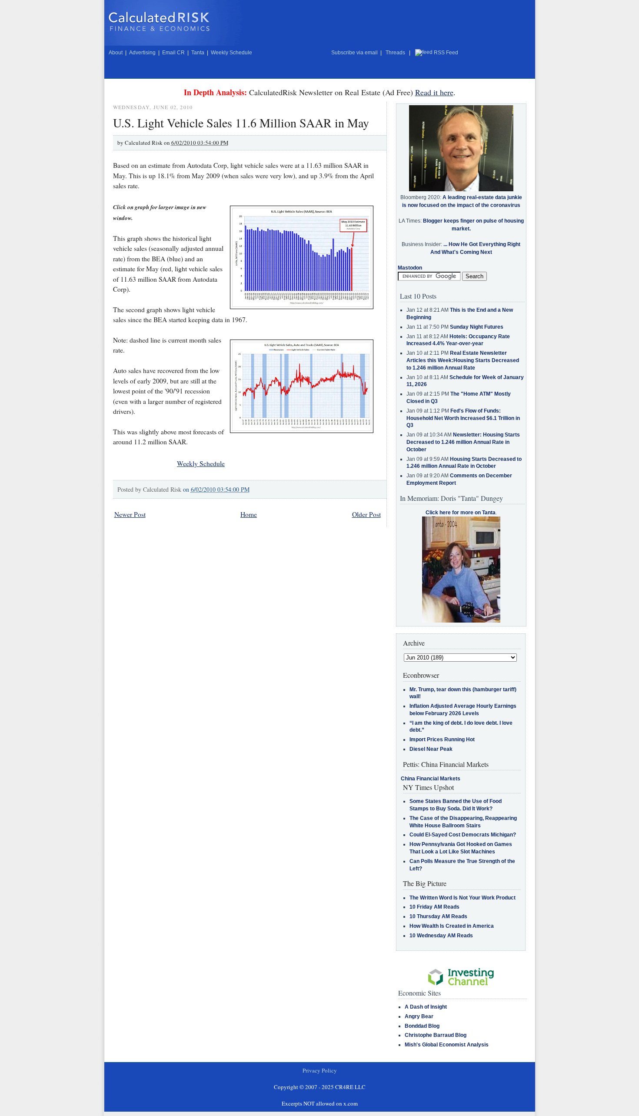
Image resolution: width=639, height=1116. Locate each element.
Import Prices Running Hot (442, 739)
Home (248, 514)
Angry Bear (419, 1016)
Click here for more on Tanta (461, 513)
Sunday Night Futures (476, 327)
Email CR (173, 53)
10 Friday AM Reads (434, 907)
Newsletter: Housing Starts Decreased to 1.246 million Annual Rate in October (463, 442)
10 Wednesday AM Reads (441, 936)
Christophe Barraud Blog (435, 1035)
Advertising (142, 53)
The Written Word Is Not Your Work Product (462, 898)
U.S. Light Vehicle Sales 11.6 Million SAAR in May (241, 122)
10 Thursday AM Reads (438, 916)
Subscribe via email (354, 53)
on (216, 489)
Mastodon (410, 268)
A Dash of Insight (426, 1007)
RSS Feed (446, 53)
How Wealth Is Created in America (451, 926)
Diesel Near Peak (431, 749)
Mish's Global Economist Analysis (447, 1045)
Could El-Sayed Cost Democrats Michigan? (462, 835)
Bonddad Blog (422, 1026)
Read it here (434, 92)
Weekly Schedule (231, 53)
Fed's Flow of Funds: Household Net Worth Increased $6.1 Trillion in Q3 (463, 418)
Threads (395, 53)
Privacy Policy (320, 1070)
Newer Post (130, 514)
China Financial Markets (430, 779)
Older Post (366, 514)
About (116, 53)
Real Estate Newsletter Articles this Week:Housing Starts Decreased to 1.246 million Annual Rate (462, 360)
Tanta (197, 53)
